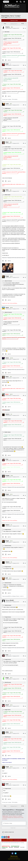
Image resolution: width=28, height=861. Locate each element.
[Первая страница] (2, 24)
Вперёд (22, 23)
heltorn (7, 358)
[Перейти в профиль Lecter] (3, 104)
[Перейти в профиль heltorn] (3, 358)
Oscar (7, 459)
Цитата (9, 60)
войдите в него (5, 814)
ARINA (7, 732)
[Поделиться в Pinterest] (9, 837)
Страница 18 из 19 (14, 23)
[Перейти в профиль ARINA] (3, 732)
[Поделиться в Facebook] (4, 837)
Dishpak (7, 475)
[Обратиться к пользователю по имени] (3, 60)
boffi (7, 578)
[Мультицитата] (6, 60)
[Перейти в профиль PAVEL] (3, 190)
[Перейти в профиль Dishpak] (3, 476)
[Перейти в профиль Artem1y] (3, 27)
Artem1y (8, 27)
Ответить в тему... (8, 823)
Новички (4, 848)
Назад (5, 23)
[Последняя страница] (26, 24)
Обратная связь (14, 856)
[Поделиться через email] (6, 837)
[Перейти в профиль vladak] (3, 64)
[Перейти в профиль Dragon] (3, 276)
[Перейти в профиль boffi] (3, 578)
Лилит (7, 142)
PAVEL (7, 190)
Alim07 (7, 705)
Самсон (7, 414)
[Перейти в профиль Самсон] (3, 414)
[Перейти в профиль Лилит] (3, 142)
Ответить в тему (14, 20)
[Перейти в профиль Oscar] (3, 459)
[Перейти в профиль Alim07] (3, 705)
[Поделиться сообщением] (25, 28)
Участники (22, 847)
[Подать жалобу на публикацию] (23, 28)
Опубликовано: (12, 28)
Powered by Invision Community (14, 859)
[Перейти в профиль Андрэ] (3, 678)
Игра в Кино (18, 17)
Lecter (7, 103)
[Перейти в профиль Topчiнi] (3, 308)
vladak (7, 64)
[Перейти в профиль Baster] (3, 394)
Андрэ (7, 677)
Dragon (7, 276)
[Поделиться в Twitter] (2, 837)
